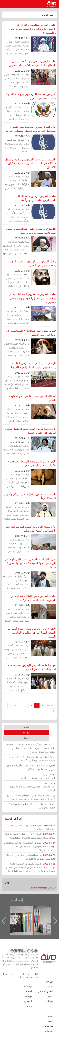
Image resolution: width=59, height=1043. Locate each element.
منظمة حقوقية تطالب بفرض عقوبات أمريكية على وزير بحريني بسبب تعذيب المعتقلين (30, 767)
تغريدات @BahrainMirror (43, 887)
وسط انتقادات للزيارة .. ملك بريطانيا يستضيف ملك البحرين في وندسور (32, 805)
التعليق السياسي (45, 991)
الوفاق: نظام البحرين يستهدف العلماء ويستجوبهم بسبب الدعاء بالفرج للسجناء (33, 365)
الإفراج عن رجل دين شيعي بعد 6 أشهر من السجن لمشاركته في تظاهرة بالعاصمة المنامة (31, 632)
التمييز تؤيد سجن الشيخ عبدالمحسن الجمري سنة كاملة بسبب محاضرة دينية (30, 230)
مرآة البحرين (52, 4)
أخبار (51, 986)
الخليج (8, 818)
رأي (51, 1006)
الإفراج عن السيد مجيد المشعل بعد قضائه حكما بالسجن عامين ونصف (32, 463)
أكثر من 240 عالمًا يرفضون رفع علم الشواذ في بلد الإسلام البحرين (31, 96)
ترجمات (26, 732)
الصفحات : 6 (48, 705)
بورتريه (28, 996)
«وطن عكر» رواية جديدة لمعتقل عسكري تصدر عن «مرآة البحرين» (24, 915)
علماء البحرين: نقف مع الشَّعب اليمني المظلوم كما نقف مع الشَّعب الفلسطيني (32, 63)
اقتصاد (26, 738)
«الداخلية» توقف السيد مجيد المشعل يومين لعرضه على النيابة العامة (30, 430)
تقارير (26, 727)
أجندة (50, 1016)
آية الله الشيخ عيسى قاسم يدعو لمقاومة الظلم (32, 398)
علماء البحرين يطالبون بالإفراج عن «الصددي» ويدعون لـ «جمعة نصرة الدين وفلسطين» (32, 28)
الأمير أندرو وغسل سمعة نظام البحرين (37, 776)
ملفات (29, 1006)
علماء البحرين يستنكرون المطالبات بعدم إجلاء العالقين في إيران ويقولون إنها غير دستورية (32, 298)
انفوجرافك (27, 1001)
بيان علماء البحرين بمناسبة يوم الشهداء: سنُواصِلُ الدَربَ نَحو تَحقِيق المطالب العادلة (31, 128)
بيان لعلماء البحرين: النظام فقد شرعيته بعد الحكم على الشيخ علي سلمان (31, 528)
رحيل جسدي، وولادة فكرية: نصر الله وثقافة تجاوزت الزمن (32, 786)
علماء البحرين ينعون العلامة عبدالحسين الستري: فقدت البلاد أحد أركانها (33, 598)
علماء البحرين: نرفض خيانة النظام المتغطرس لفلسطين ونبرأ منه (36, 198)
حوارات (49, 1001)
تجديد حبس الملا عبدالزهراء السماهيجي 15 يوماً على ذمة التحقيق (31, 332)
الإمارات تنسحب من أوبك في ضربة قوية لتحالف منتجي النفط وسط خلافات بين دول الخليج (30, 835)
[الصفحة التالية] (9, 705)
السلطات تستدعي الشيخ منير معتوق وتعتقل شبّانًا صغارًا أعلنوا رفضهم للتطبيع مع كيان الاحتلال (30, 163)
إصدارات (16, 900)
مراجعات (49, 1025)
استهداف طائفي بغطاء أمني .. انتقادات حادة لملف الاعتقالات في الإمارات (30, 856)
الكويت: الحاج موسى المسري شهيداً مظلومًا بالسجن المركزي (31, 827)
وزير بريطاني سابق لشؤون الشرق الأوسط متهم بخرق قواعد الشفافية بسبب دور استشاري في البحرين (31, 797)
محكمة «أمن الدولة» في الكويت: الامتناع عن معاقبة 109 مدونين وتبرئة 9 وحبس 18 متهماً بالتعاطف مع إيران (29, 846)
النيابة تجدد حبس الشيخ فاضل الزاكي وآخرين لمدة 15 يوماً (30, 496)
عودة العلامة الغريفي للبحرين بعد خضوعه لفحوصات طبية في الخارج (32, 667)
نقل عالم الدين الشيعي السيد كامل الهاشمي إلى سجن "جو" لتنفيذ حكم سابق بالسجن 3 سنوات (30, 563)
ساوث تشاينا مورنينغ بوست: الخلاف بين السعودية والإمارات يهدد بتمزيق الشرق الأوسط (32, 758)
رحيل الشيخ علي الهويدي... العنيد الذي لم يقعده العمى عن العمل (32, 263)
